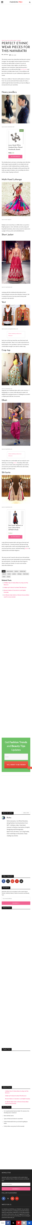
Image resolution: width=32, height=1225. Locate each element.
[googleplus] (12, 881)
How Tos (4, 40)
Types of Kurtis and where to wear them (13, 1118)
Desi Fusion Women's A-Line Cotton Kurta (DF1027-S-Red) (15, 527)
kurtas (15, 462)
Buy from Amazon (15, 156)
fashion (16, 571)
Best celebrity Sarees (9, 1115)
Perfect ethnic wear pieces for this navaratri (14, 1126)
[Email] (24, 1223)
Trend (4, 576)
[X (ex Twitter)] (8, 881)
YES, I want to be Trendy (16, 765)
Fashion (16, 2)
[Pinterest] (17, 881)
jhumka (26, 548)
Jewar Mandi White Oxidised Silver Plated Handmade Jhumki (15, 147)
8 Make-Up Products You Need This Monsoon (15, 587)
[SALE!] (16, 137)
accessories (24, 69)
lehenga (19, 574)
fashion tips (22, 571)
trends (8, 576)
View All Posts (26, 812)
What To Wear (17, 40)
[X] (13, 1223)
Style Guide (10, 40)
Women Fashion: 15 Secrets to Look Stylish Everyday (17, 1098)
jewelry (14, 574)
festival (4, 574)
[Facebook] (3, 881)
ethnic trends (10, 571)
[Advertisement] (16, 22)
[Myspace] (21, 881)
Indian (9, 574)
